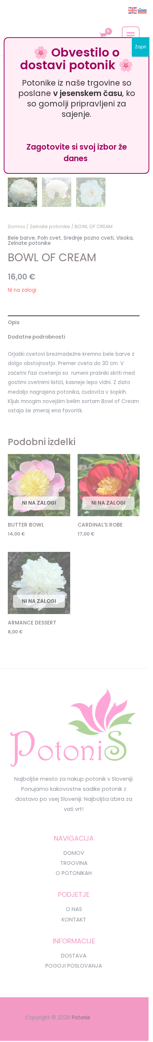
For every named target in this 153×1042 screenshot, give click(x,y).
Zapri (140, 47)
